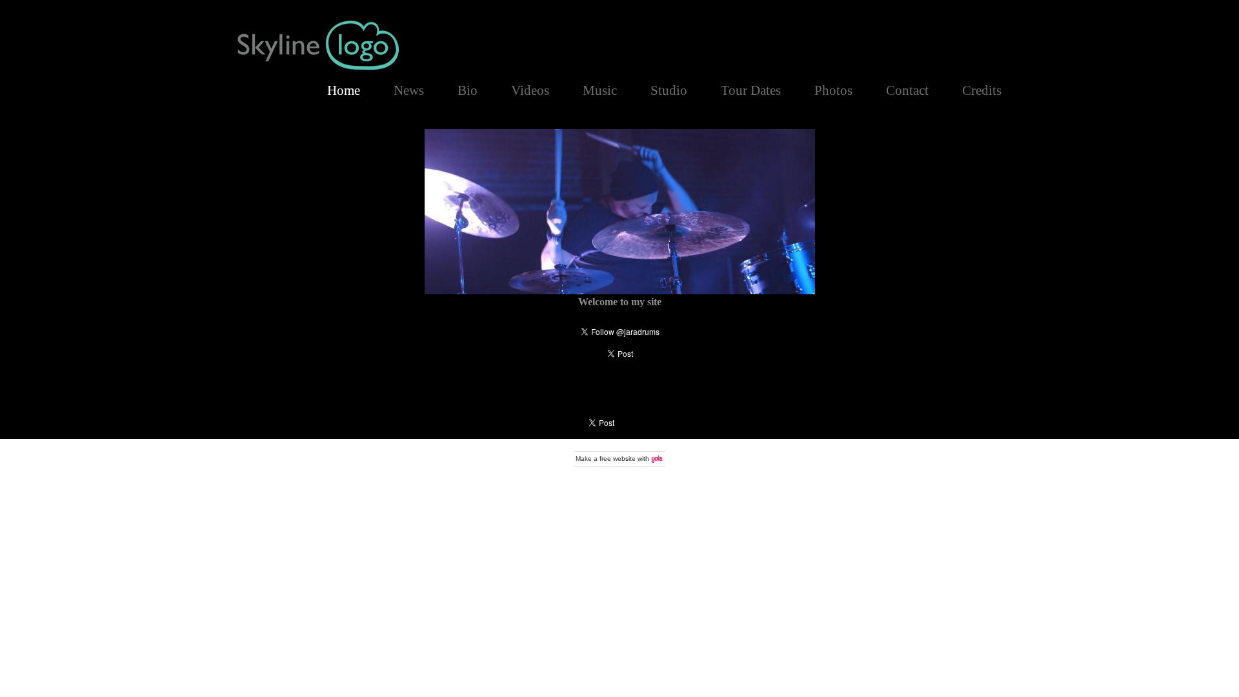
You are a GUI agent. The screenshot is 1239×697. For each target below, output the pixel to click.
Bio (468, 90)
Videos (530, 90)
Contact (907, 90)
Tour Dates (751, 90)
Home (343, 90)
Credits (982, 90)
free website (617, 458)
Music (600, 90)
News (409, 90)
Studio (668, 90)
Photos (833, 90)
